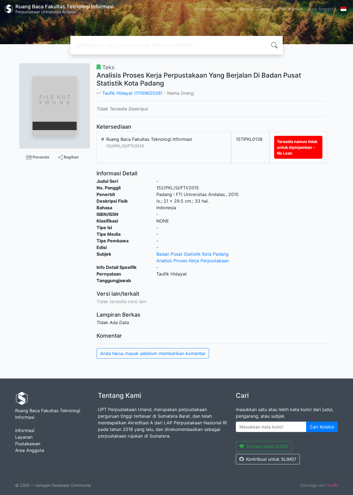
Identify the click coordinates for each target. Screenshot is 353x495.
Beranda (203, 9)
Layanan (24, 437)
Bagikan (71, 157)
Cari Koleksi (322, 427)
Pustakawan (290, 9)
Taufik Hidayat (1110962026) (132, 93)
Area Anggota (321, 9)
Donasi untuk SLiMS (267, 446)
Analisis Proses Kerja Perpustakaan (192, 260)
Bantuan (264, 9)
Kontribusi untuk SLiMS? (271, 459)
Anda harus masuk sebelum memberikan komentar (152, 353)
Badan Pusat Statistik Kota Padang (192, 254)
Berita (246, 9)
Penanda (40, 157)
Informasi (226, 9)
